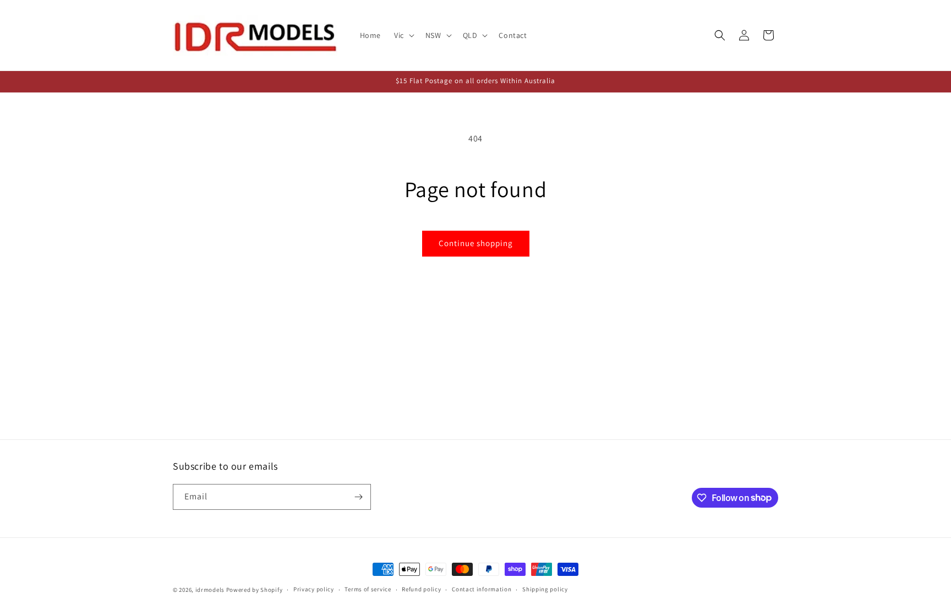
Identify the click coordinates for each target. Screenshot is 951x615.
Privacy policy (313, 589)
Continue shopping (476, 243)
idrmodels (210, 590)
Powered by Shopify (254, 590)
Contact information (481, 589)
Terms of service (368, 589)
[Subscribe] (358, 497)
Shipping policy (545, 589)
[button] (403, 35)
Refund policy (421, 589)
